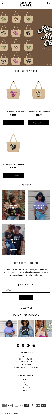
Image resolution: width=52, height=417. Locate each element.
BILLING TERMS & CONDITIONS (26, 367)
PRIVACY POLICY (26, 356)
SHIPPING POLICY (26, 359)
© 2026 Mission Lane (10, 413)
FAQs (26, 385)
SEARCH (26, 379)
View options (13, 123)
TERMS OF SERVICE (26, 364)
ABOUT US (26, 387)
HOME (26, 382)
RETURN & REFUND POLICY (26, 362)
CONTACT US (26, 390)
